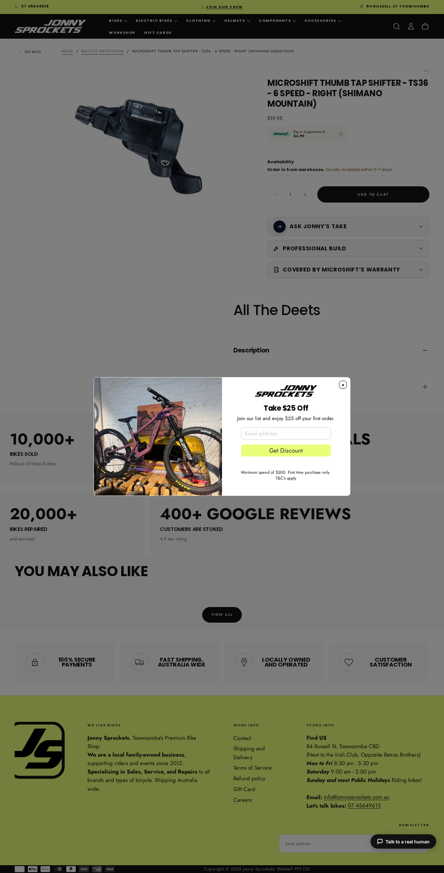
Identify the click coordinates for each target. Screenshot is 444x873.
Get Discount (286, 450)
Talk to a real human (407, 841)
